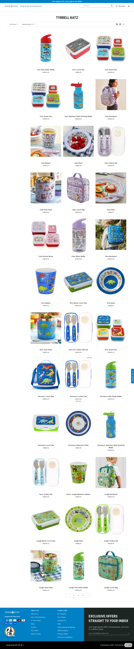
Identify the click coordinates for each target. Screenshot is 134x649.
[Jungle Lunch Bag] (111, 566)
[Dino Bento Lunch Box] (78, 281)
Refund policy (63, 630)
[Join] (127, 633)
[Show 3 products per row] (120, 24)
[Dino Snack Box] (111, 328)
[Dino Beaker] (46, 281)
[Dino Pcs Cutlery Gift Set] (78, 328)
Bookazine (106, 645)
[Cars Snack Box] (111, 48)
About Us (34, 614)
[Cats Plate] (111, 188)
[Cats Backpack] (111, 94)
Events (33, 627)
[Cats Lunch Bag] (78, 188)
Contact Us (62, 620)
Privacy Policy (63, 634)
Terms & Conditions (65, 637)
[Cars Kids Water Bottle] (46, 48)
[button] (39, 9)
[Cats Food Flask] (46, 188)
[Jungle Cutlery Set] (111, 519)
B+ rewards (62, 614)
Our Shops (62, 617)
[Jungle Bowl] (78, 519)
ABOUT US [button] (35, 610)
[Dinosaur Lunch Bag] (46, 374)
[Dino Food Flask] (46, 328)
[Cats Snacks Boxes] (46, 234)
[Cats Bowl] (78, 141)
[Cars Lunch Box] (78, 48)
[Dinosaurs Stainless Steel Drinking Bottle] (111, 423)
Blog (32, 624)
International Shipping (66, 627)
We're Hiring (35, 634)
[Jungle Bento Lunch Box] (46, 519)
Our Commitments (38, 617)
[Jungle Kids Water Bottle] (78, 566)
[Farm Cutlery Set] (46, 472)
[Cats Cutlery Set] (111, 141)
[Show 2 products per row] (117, 24)
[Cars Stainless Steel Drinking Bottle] (78, 94)
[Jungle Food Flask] (46, 566)
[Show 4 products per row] (124, 24)
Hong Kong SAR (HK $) (14, 645)
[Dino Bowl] (111, 281)
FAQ (59, 624)
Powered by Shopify (122, 645)
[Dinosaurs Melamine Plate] (78, 423)
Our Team (34, 630)
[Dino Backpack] (111, 234)
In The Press (36, 620)
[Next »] (89, 595)
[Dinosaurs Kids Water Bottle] (111, 374)
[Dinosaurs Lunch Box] (46, 423)
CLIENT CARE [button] (62, 610)
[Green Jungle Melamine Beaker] (78, 472)
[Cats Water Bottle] (78, 234)
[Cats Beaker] (46, 141)
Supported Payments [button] (12, 616)
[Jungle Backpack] (111, 472)
